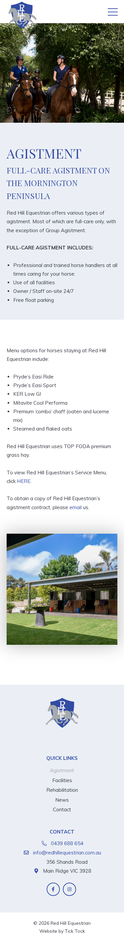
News (62, 800)
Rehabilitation (62, 790)
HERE (23, 481)
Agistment (62, 770)
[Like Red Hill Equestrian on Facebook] (53, 889)
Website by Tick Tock (62, 931)
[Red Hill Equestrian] (21, 16)
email (76, 507)
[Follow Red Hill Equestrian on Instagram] (69, 889)
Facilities (62, 780)
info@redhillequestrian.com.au (67, 852)
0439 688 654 (67, 843)
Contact (62, 809)
